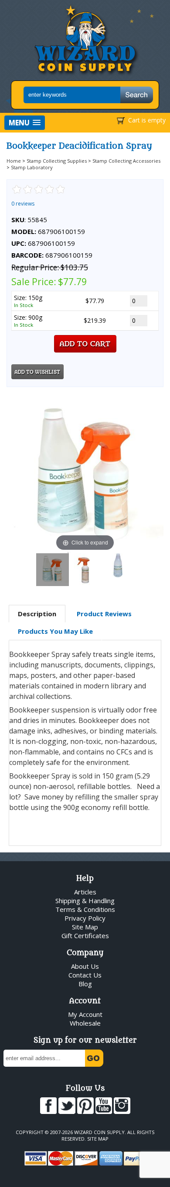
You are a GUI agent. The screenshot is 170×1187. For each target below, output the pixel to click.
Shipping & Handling (85, 900)
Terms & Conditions (85, 909)
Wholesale (85, 1023)
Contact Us (85, 975)
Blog (85, 983)
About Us (85, 966)
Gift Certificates (85, 935)
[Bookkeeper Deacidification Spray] (52, 569)
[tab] (37, 614)
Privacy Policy (85, 918)
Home (14, 160)
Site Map (85, 926)
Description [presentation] (37, 613)
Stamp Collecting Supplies (57, 160)
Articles (85, 891)
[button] (24, 122)
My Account (85, 1014)
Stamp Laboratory (32, 167)
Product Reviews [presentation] (104, 613)
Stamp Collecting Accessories (126, 160)
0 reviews (22, 203)
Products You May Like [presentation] (55, 631)
